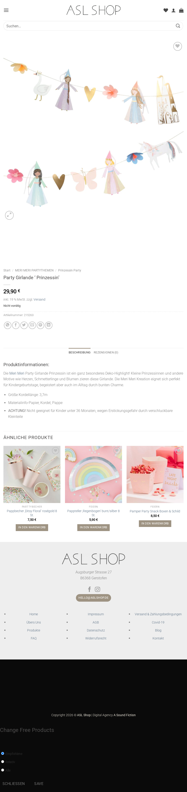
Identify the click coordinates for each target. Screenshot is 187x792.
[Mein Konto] (173, 10)
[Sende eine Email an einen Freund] (32, 325)
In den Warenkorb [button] (32, 527)
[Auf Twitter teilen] (24, 325)
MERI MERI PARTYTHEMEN (34, 270)
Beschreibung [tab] (80, 352)
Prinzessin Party (69, 270)
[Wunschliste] (166, 10)
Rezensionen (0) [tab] (106, 352)
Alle (7, 770)
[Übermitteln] (178, 25)
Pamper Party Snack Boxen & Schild (155, 511)
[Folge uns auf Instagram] (97, 590)
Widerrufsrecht (95, 638)
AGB (96, 622)
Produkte (33, 630)
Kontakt (158, 638)
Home (33, 614)
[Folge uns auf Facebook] (89, 590)
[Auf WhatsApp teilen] (7, 325)
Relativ (10, 762)
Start (6, 270)
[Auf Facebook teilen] (16, 325)
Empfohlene (13, 754)
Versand (39, 299)
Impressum (96, 614)
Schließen (14, 784)
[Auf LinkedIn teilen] (48, 325)
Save (38, 784)
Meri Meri (16, 373)
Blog (158, 630)
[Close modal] (2, 743)
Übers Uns (33, 622)
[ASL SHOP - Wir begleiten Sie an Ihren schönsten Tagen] (93, 10)
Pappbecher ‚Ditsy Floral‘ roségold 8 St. (32, 513)
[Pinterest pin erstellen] (40, 325)
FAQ (33, 638)
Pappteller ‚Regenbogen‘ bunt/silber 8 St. (93, 513)
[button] (6, 10)
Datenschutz (96, 630)
